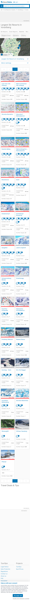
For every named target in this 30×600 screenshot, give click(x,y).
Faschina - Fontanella (5, 309)
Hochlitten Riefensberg (5, 401)
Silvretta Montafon (7, 114)
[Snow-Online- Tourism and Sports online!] (2, 9)
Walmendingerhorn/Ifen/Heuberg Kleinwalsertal (22, 149)
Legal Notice (4, 566)
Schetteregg (20, 278)
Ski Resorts (4, 31)
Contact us (4, 574)
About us (3, 576)
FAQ (2, 578)
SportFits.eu (19, 569)
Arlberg (23, 35)
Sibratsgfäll (5, 431)
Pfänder (4, 462)
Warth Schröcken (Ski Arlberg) (21, 84)
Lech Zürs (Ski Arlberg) (6, 84)
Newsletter (4, 581)
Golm (17, 180)
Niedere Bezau (20, 339)
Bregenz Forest (6, 35)
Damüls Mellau (6, 149)
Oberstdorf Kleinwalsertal (20, 115)
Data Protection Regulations (5, 570)
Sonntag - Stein (6, 370)
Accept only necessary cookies (21, 598)
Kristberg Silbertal (7, 339)
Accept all (18, 596)
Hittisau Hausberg (21, 431)
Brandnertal (5, 180)
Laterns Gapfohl (21, 247)
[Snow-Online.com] (6, 2)
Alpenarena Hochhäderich (20, 309)
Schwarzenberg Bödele (6, 279)
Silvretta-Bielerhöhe (22, 400)
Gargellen (4, 247)
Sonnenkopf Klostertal (19, 214)
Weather (21, 31)
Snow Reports (13, 31)
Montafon (16, 35)
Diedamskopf (6, 213)
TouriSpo (18, 566)
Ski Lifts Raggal (21, 370)
